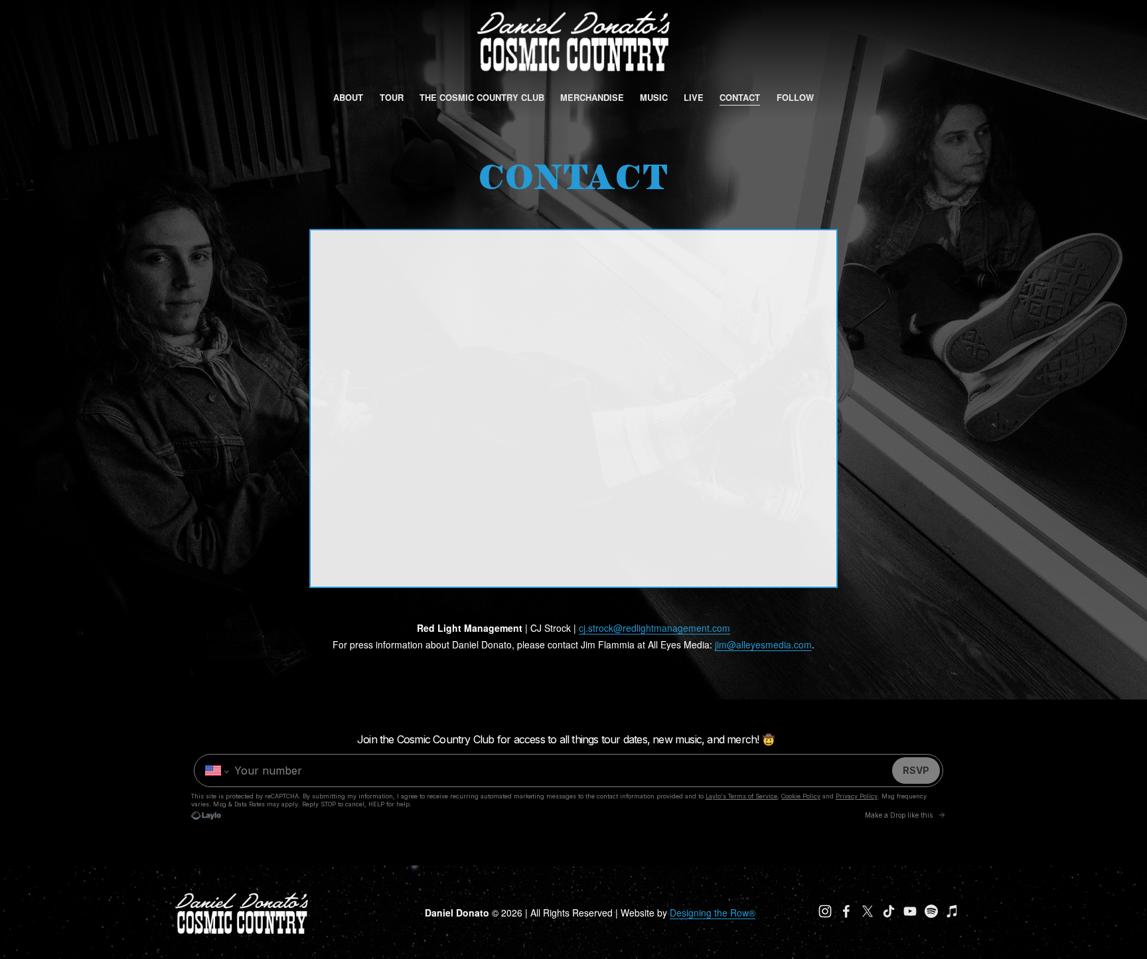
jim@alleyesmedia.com (763, 644)
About (348, 98)
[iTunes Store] (952, 911)
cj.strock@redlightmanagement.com (654, 627)
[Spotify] (931, 911)
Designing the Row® (712, 912)
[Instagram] (825, 911)
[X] (867, 911)
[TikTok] (888, 911)
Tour (392, 98)
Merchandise (592, 98)
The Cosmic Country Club (482, 98)
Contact (740, 98)
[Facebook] (846, 911)
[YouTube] (910, 911)
